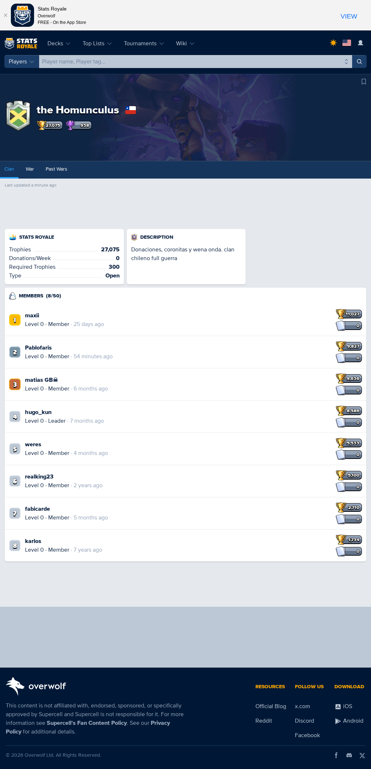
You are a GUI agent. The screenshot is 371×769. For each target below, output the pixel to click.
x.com (302, 706)
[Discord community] (349, 755)
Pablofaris (38, 347)
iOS (347, 706)
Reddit (263, 720)
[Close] (5, 15)
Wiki (181, 43)
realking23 (39, 476)
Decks (55, 43)
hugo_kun (38, 412)
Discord (304, 720)
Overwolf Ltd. (39, 755)
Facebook (307, 735)
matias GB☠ (41, 380)
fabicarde (37, 509)
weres (33, 444)
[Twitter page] (362, 755)
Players (18, 61)
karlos (33, 541)
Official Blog (270, 706)
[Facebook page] (336, 755)
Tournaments (140, 43)
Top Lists (93, 43)
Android (352, 720)
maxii (32, 315)
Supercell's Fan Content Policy (87, 723)
